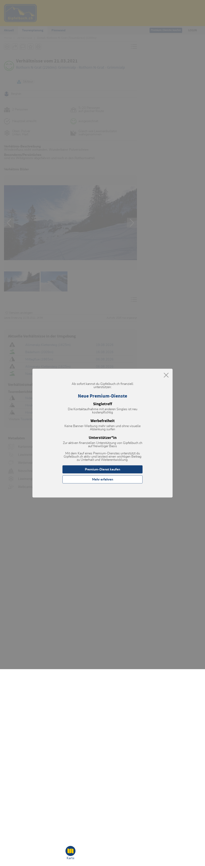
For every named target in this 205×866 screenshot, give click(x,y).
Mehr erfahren (102, 479)
